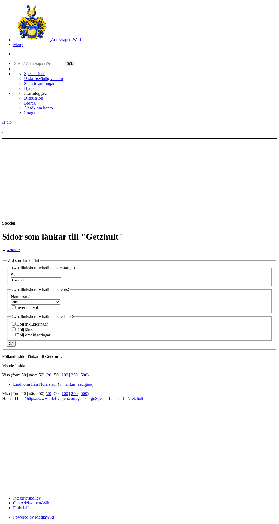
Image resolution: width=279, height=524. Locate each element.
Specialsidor (34, 73)
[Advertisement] (139, 177)
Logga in (32, 113)
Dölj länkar (26, 329)
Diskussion (33, 98)
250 (74, 375)
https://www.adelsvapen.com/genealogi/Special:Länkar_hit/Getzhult (85, 398)
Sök (70, 64)
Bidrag (30, 103)
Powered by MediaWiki (33, 517)
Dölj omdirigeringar (33, 335)
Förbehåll (21, 507)
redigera (85, 384)
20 (49, 375)
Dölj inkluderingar (32, 324)
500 (84, 375)
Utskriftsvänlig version (43, 78)
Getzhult (13, 250)
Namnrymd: (21, 297)
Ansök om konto (38, 108)
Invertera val (27, 307)
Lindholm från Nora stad (34, 384)
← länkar (67, 384)
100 (65, 375)
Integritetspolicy (27, 498)
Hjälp (29, 88)
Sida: (15, 274)
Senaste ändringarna (41, 83)
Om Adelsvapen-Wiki (31, 503)
